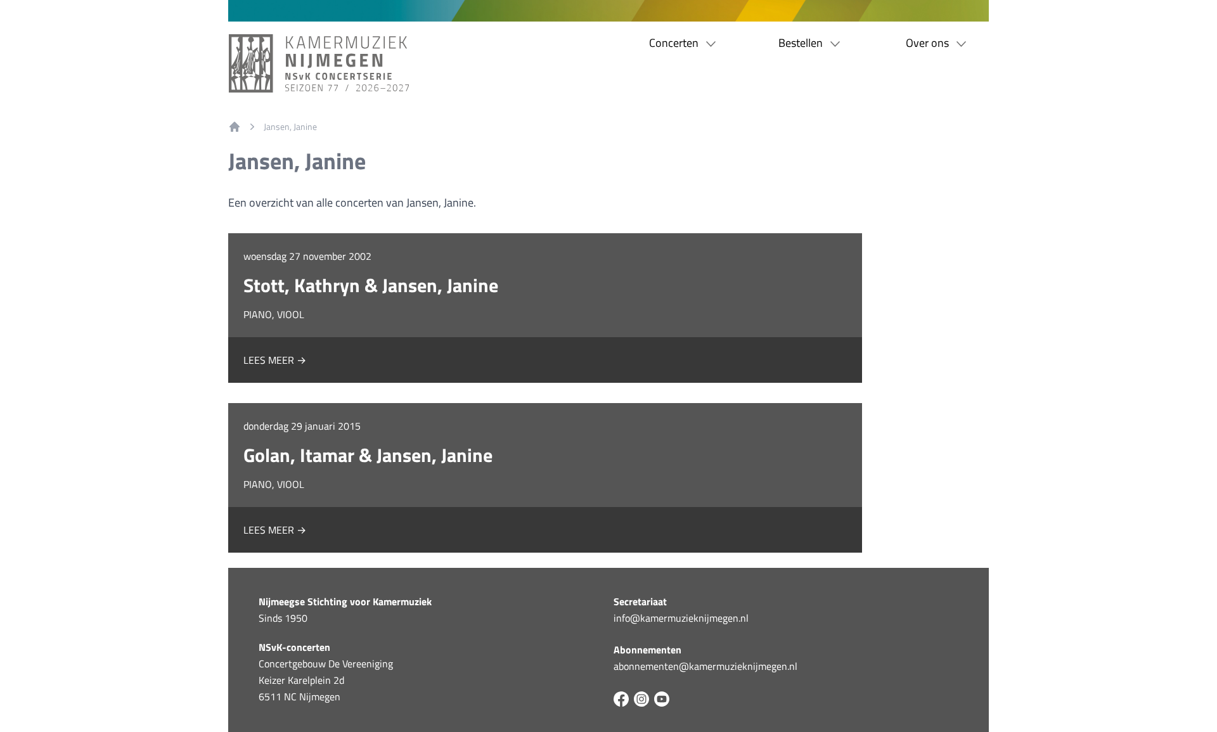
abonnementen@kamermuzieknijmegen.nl (705, 666)
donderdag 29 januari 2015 (302, 425)
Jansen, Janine (290, 126)
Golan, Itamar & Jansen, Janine (368, 455)
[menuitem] (234, 126)
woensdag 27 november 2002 (307, 256)
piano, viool (273, 314)
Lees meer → (274, 360)
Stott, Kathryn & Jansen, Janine (370, 285)
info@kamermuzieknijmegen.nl (681, 618)
